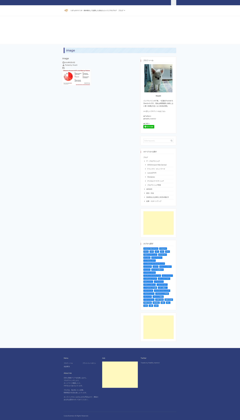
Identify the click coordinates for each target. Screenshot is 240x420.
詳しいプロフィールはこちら (155, 111)
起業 (156, 305)
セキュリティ (148, 281)
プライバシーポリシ (89, 363)
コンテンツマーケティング (152, 275)
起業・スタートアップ (153, 201)
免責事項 (67, 366)
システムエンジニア (150, 278)
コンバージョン (167, 275)
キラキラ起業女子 (157, 269)
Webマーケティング (150, 254)
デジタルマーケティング (155, 181)
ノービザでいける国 (150, 287)
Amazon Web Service (150, 248)
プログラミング (148, 293)
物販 (163, 302)
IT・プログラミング (153, 161)
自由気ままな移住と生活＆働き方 (157, 197)
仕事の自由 (159, 299)
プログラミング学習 (154, 185)
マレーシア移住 (158, 296)
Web (167, 251)
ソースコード (159, 281)
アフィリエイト (156, 257)
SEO (157, 251)
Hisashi (74, 65)
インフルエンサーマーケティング (154, 263)
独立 (168, 302)
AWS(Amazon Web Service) (157, 165)
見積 (151, 305)
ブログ (120, 10)
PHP (151, 251)
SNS (162, 251)
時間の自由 (147, 302)
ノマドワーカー (162, 284)
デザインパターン (149, 284)
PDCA (146, 251)
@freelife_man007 (149, 119)
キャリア (147, 269)
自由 (145, 305)
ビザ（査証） (163, 287)
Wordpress (151, 177)
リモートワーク (148, 299)
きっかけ (147, 257)
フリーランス (148, 290)
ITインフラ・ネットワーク (156, 169)
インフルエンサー (149, 260)
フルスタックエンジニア (162, 290)
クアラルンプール (149, 272)
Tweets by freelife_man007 (150, 363)
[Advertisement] (120, 30)
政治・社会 (150, 193)
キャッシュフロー (165, 266)
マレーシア (147, 296)
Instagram (163, 248)
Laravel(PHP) (151, 173)
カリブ (156, 266)
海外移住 (156, 302)
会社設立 (149, 189)
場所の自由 (168, 299)
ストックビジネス (164, 278)
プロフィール (68, 363)
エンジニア (147, 266)
